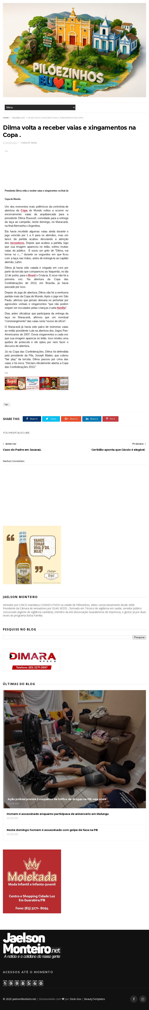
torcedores (17, 242)
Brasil (32, 275)
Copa (24, 210)
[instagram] (142, 999)
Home (6, 118)
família (61, 307)
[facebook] (133, 999)
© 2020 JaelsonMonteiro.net (19, 999)
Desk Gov (75, 999)
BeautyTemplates (94, 999)
